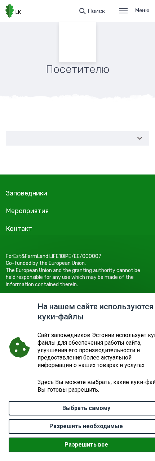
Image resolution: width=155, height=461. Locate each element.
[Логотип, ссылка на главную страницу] (13, 11)
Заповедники (26, 193)
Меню (142, 11)
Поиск (96, 11)
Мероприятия (27, 211)
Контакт (19, 229)
